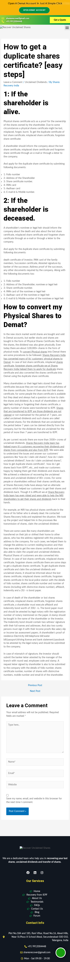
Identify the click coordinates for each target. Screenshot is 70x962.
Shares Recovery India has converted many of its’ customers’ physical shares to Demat (35, 358)
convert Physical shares (35, 352)
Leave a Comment (13, 82)
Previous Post (35, 685)
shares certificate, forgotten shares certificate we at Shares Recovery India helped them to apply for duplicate (33, 365)
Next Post (35, 691)
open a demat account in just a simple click (35, 3)
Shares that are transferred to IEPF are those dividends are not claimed (33, 411)
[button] (67, 27)
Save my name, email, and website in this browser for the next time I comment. (34, 800)
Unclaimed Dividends (36, 82)
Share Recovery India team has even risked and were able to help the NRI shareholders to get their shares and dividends (34, 495)
